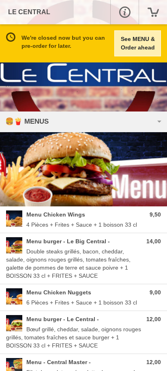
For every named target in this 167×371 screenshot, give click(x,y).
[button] (124, 12)
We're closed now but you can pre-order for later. (63, 41)
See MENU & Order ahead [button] (138, 43)
